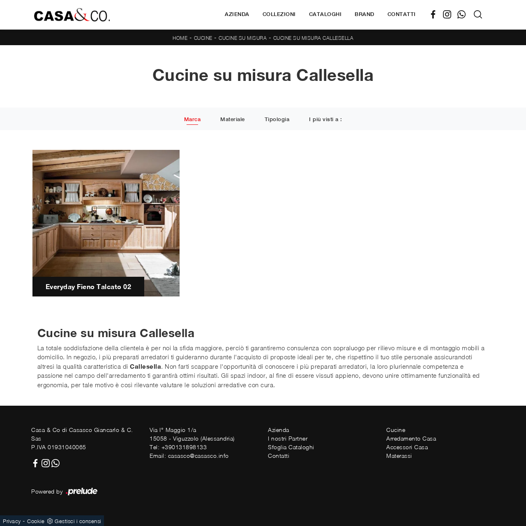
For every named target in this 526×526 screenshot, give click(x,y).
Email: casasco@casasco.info (189, 455)
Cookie (35, 521)
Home (180, 38)
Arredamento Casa (411, 438)
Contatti (402, 14)
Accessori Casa (407, 446)
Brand (364, 14)
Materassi (399, 455)
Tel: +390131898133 (178, 446)
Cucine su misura (243, 38)
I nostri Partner (287, 438)
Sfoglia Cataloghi (291, 446)
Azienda (237, 14)
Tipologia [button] (277, 119)
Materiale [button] (232, 119)
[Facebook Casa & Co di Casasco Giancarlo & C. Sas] (436, 14)
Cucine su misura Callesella (313, 38)
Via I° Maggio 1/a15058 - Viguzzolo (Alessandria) (192, 434)
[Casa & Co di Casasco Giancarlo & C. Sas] (72, 14)
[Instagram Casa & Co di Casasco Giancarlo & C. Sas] (450, 14)
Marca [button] (192, 119)
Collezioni (279, 14)
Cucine (203, 38)
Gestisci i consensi (78, 521)
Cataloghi (325, 14)
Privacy (12, 521)
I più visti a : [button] (325, 119)
